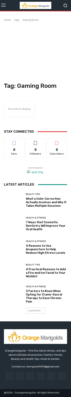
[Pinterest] (41, 376)
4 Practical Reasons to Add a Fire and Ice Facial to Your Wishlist (46, 272)
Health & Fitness (36, 218)
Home (7, 20)
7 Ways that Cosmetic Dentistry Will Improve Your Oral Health (45, 225)
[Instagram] (20, 376)
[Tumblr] (51, 376)
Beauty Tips (33, 194)
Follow (35, 141)
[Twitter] (61, 376)
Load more (34, 310)
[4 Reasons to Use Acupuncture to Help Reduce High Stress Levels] (13, 247)
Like (14, 141)
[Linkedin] (30, 376)
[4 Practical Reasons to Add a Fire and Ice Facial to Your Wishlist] (13, 270)
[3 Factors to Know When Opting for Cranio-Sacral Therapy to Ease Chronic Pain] (13, 294)
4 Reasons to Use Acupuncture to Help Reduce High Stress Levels (45, 249)
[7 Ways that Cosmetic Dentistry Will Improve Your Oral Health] (13, 223)
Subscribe (57, 141)
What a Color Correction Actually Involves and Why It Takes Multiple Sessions (46, 202)
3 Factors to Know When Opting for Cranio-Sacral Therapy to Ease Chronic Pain (44, 296)
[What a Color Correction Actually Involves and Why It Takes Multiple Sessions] (13, 200)
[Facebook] (9, 376)
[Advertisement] (35, 52)
